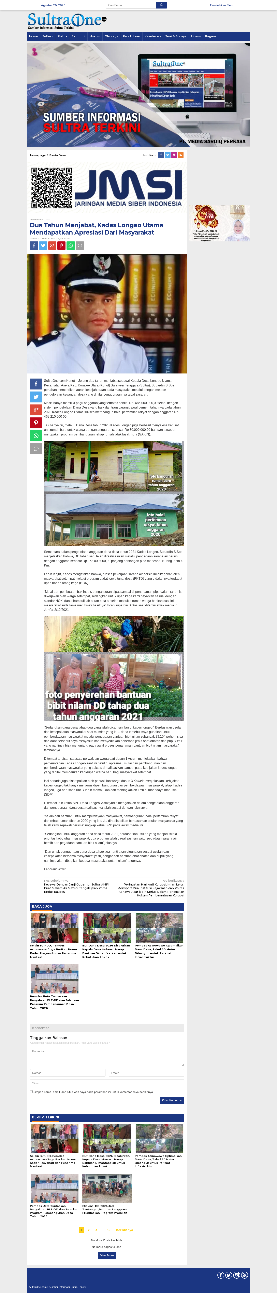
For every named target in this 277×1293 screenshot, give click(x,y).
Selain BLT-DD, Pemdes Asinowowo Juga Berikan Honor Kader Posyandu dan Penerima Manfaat (53, 1161)
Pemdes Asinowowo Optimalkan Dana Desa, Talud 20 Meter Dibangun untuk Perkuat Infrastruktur (158, 1161)
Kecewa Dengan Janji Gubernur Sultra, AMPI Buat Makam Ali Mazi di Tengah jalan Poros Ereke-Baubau (76, 886)
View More (107, 1255)
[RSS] (181, 155)
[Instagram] (174, 155)
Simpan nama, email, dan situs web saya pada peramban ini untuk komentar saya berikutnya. (93, 1092)
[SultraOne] (67, 20)
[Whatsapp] (71, 245)
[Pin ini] (61, 245)
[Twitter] (168, 155)
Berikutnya (124, 1230)
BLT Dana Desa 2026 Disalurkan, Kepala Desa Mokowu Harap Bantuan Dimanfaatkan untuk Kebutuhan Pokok (106, 1161)
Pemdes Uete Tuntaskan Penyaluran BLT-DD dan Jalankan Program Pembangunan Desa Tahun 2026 (54, 1211)
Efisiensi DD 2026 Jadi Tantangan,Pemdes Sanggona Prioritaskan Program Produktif (104, 1209)
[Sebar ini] (34, 245)
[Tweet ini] (43, 245)
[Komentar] (80, 245)
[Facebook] (161, 155)
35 (108, 1230)
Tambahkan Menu (222, 5)
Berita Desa (48, 238)
